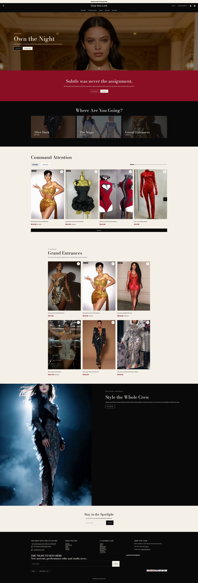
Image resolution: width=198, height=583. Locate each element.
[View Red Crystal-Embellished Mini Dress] (133, 286)
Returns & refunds (103, 549)
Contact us (101, 543)
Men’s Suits (67, 548)
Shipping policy (102, 548)
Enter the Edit (17, 48)
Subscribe (110, 522)
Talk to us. (147, 546)
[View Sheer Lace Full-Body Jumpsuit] (150, 194)
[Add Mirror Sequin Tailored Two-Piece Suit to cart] (113, 322)
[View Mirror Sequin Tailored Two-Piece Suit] (99, 344)
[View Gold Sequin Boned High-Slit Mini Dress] (64, 286)
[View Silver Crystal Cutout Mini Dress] (64, 344)
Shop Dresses (104, 91)
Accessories (67, 549)
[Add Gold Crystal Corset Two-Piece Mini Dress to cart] (61, 171)
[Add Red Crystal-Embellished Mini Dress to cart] (147, 263)
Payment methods (103, 546)
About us (101, 545)
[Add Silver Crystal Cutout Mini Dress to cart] (78, 322)
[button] (3, 6)
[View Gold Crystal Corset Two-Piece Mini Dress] (47, 194)
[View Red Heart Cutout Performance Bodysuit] (116, 194)
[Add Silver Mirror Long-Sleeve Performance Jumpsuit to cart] (147, 322)
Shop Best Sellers (37, 134)
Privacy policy (102, 550)
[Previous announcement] (31, 1)
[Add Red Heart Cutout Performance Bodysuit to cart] (130, 171)
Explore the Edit (128, 134)
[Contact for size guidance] (32, 550)
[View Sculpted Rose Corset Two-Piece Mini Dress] (81, 194)
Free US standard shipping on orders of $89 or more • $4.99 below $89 (44, 543)
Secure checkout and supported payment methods (42, 546)
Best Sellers (67, 543)
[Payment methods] (32, 547)
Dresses (66, 546)
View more (99, 230)
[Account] (190, 6)
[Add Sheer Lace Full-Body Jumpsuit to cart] (164, 171)
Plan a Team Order (110, 406)
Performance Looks (27, 48)
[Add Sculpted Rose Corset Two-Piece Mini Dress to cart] (96, 171)
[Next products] (165, 199)
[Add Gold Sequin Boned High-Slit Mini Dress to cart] (78, 263)
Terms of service (103, 552)
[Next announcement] (167, 1)
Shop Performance (94, 91)
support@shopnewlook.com (145, 549)
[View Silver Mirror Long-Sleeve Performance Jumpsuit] (133, 344)
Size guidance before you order (39, 549)
